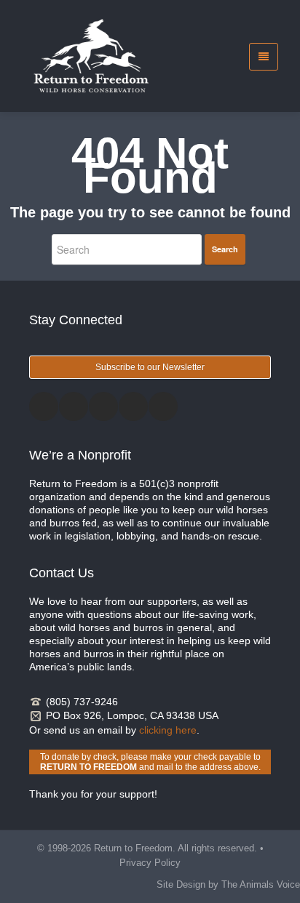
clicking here (168, 730)
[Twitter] (73, 406)
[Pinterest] (133, 406)
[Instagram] (103, 406)
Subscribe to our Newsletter (150, 367)
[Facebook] (43, 406)
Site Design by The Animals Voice (228, 884)
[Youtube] (163, 406)
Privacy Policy (150, 862)
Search (225, 249)
